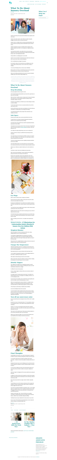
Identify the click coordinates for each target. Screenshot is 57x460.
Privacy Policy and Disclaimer (13, 437)
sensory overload (23, 127)
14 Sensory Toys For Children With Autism (23, 226)
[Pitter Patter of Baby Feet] (12, 3)
